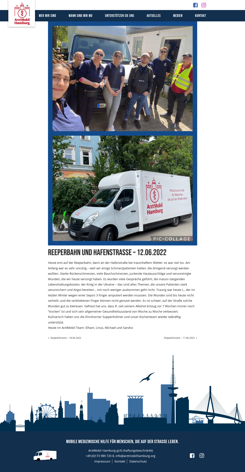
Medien (177, 16)
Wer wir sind (47, 16)
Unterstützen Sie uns (119, 16)
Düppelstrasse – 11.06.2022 (179, 337)
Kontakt (200, 16)
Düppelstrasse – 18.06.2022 (65, 337)
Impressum (102, 461)
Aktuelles (154, 16)
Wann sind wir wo (80, 16)
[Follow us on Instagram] (204, 5)
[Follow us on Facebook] (195, 5)
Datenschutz (138, 461)
